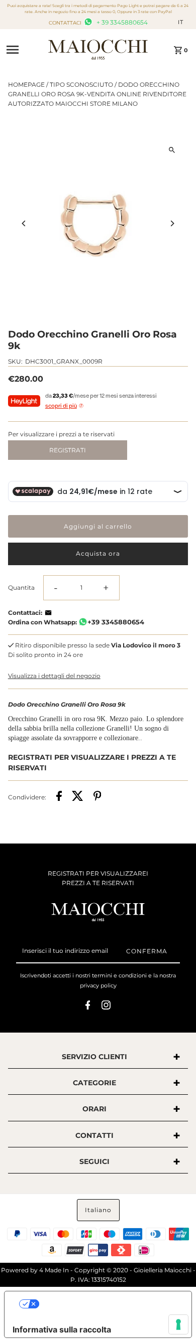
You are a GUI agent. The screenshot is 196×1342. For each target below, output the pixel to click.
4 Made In (54, 1270)
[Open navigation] (24, 49)
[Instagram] (106, 1006)
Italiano (98, 1210)
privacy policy (98, 985)
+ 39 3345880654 (121, 22)
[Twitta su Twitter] (77, 797)
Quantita (21, 587)
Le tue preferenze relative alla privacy (108, 1304)
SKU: (15, 361)
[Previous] (24, 223)
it (180, 22)
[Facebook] (87, 1006)
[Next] (171, 223)
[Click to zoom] (171, 149)
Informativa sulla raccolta (62, 1329)
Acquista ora (98, 553)
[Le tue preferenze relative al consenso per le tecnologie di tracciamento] (178, 1324)
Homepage (26, 84)
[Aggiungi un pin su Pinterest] (97, 797)
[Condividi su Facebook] (59, 797)
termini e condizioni (119, 975)
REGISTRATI (67, 450)
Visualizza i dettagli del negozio (54, 676)
